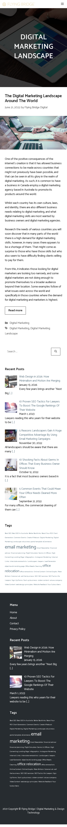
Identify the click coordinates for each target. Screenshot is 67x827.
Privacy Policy (17, 629)
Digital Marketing (19, 323)
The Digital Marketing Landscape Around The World (33, 98)
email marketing (20, 547)
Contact (14, 623)
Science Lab (15, 576)
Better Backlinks (35, 533)
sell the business (27, 576)
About (13, 618)
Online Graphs (51, 571)
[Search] (55, 351)
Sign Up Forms (17, 580)
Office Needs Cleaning (33, 566)
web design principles (24, 584)
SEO (36, 576)
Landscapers (32, 561)
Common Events (20, 537)
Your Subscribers (54, 584)
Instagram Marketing (43, 557)
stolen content (43, 580)
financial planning (18, 553)
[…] (10, 393)
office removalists (26, 571)
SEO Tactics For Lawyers (43, 773)
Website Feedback (40, 584)
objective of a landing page (15, 566)
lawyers (41, 561)
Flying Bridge (28, 809)
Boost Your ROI (47, 533)
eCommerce (47, 541)
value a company (56, 580)
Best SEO (8, 533)
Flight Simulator (32, 553)
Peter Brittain (39, 769)
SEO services (43, 576)
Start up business (30, 580)
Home (13, 612)
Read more (15, 310)
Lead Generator (50, 561)
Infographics (29, 557)
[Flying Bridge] (18, 4)
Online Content (40, 571)
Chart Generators (19, 724)
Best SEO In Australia (20, 533)
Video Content (10, 584)
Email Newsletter (43, 548)
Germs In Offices (45, 553)
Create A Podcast (33, 537)
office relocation (29, 764)
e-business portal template (32, 541)
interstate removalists (18, 561)
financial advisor (50, 742)
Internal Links (15, 755)
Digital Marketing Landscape (34, 728)
